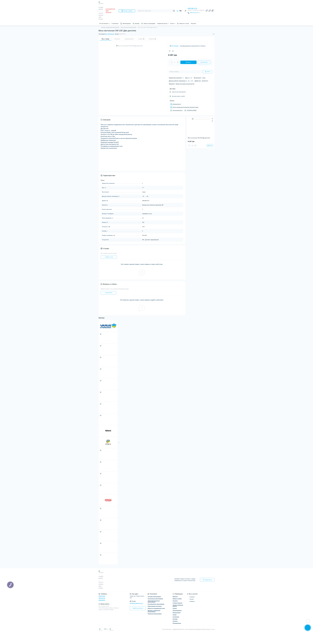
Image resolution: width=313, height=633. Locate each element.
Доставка (175, 619)
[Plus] (177, 62)
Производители (177, 623)
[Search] (174, 11)
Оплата (175, 608)
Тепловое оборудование (154, 596)
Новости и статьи (184, 23)
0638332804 (102, 600)
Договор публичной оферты (178, 605)
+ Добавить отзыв (109, 257)
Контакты (193, 23)
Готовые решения (177, 603)
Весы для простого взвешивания (128, 27)
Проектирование (177, 610)
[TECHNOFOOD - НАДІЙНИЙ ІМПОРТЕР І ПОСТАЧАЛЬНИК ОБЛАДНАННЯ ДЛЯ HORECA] (127, 579)
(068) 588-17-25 (192, 8)
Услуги (172, 23)
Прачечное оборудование (155, 613)
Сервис (175, 614)
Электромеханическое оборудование (154, 601)
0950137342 (102, 598)
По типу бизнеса (104, 23)
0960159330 (102, 596)
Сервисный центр (162, 23)
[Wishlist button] (169, 51)
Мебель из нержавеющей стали (156, 608)
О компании (115, 23)
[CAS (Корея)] (174, 46)
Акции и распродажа (149, 23)
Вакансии (175, 596)
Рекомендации (127, 23)
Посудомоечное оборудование (156, 604)
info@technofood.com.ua (136, 603)
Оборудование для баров (154, 606)
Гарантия (175, 600)
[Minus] (171, 62)
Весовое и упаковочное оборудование (110, 27)
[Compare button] (173, 51)
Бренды (137, 23)
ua (177, 10)
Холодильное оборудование (155, 598)
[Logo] (101, 10)
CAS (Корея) (110, 34)
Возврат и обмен (177, 598)
